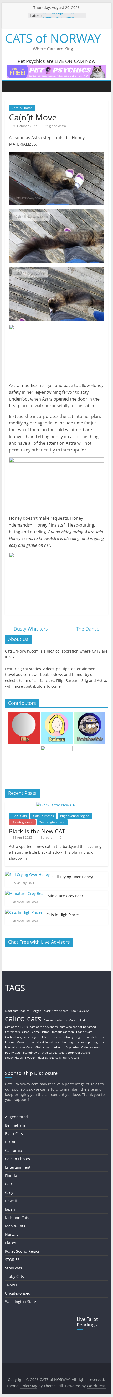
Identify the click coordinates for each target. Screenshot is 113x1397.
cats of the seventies (44, 1027)
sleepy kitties (14, 1057)
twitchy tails (71, 1057)
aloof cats (11, 1011)
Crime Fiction (41, 1032)
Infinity (68, 1037)
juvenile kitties (94, 1037)
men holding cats (67, 1042)
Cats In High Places (60, 15)
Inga (78, 1037)
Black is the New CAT (37, 831)
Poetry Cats (12, 1052)
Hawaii (11, 1200)
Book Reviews (79, 1011)
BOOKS (11, 1141)
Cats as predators (55, 1020)
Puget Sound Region (74, 815)
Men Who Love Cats (18, 1047)
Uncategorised (22, 822)
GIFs (8, 1183)
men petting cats (92, 1042)
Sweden (30, 1057)
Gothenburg (13, 1037)
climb (25, 1032)
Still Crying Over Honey (72, 876)
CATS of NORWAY (53, 38)
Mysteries (72, 1047)
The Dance (90, 629)
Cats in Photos (22, 108)
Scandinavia (31, 1052)
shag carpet (49, 1052)
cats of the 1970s (16, 1027)
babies (24, 1011)
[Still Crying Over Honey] (27, 874)
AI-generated (16, 1116)
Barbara (46, 837)
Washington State (52, 822)
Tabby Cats (14, 1276)
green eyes (31, 1037)
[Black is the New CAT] (56, 804)
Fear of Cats (84, 1032)
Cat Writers (12, 1032)
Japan (10, 1209)
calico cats (23, 1018)
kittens (9, 1042)
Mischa (39, 1047)
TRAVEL (11, 1284)
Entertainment (17, 1167)
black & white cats (56, 1011)
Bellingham (15, 1125)
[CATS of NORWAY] (10, 86)
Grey (9, 1192)
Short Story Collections (74, 1052)
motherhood (55, 1047)
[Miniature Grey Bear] (25, 893)
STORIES (12, 1259)
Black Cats (19, 815)
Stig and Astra (55, 126)
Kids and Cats (17, 1217)
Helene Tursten (51, 1037)
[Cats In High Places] (24, 912)
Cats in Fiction (79, 1020)
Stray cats (13, 1267)
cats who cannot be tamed (78, 1027)
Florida (11, 1175)
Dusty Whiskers (28, 629)
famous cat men (63, 1032)
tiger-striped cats (49, 1057)
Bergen (36, 1011)
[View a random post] (102, 86)
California (13, 1150)
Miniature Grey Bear (65, 895)
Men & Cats (15, 1225)
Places (10, 1242)
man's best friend (41, 1042)
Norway (11, 1234)
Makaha (22, 1042)
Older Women (90, 1047)
